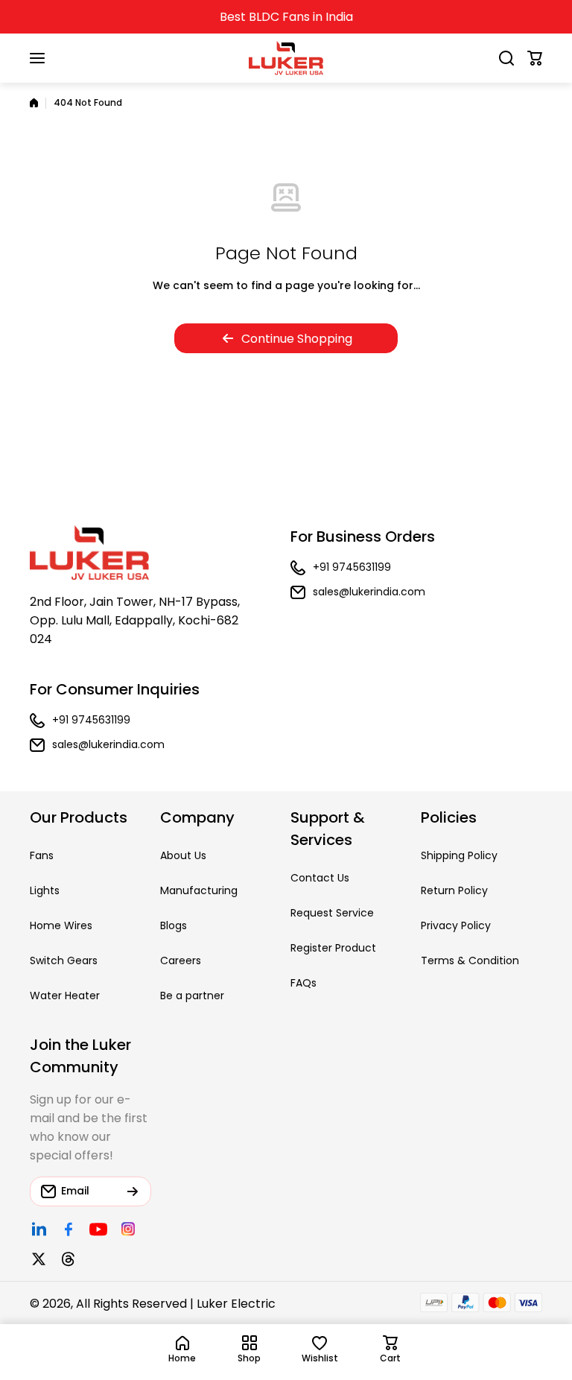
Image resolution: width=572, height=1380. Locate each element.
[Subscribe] (132, 1191)
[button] (534, 58)
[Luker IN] (286, 58)
